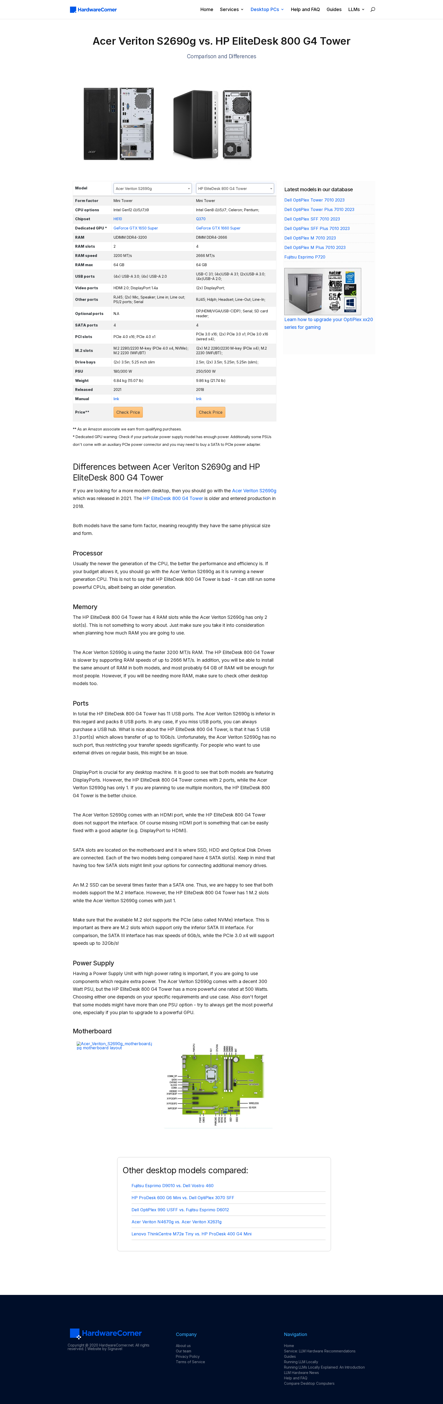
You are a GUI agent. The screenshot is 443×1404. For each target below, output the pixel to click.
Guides (334, 9)
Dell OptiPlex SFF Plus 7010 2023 (317, 228)
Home (206, 9)
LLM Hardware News (301, 1372)
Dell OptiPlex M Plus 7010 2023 (315, 247)
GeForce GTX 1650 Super (136, 228)
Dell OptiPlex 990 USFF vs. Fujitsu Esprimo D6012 (180, 1209)
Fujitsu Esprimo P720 (304, 256)
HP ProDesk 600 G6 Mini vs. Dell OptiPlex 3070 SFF (183, 1197)
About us (183, 1345)
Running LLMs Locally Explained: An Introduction (324, 1367)
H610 (118, 219)
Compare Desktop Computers (309, 1383)
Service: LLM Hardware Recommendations (320, 1351)
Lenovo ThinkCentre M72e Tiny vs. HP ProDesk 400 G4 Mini (191, 1233)
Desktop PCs (265, 9)
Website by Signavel (104, 1349)
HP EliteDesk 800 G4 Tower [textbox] (222, 188)
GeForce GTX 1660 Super (218, 228)
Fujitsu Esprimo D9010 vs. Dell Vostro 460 (173, 1185)
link (116, 399)
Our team (183, 1351)
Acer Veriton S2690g (254, 490)
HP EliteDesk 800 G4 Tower (173, 498)
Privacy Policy (188, 1356)
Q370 (201, 219)
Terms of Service (190, 1362)
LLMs (354, 9)
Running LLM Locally (301, 1362)
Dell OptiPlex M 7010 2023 (310, 238)
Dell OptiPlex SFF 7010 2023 (312, 219)
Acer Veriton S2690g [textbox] (134, 188)
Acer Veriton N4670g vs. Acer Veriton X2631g (177, 1221)
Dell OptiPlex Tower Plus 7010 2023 (319, 209)
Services (229, 9)
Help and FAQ (305, 9)
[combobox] (153, 188)
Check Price (128, 412)
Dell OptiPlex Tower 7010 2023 (314, 200)
